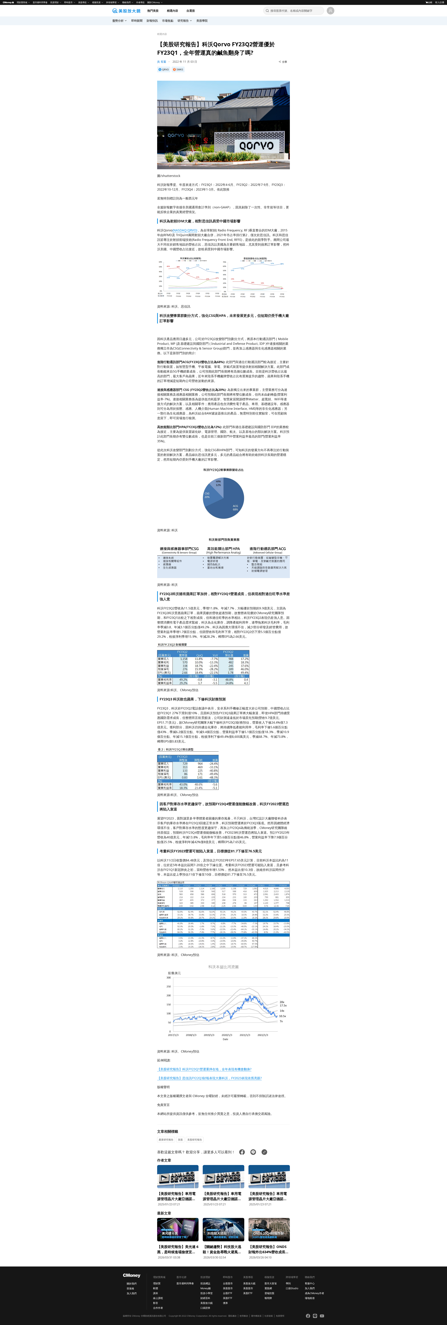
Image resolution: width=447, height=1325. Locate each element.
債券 (225, 1302)
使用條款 (244, 1316)
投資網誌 (205, 1283)
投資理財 (54, 2)
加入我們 (132, 1293)
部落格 (130, 1288)
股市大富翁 (271, 1283)
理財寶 (156, 1283)
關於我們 (132, 1283)
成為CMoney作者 (314, 1293)
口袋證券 (205, 1307)
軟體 (155, 1288)
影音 (155, 1302)
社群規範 (269, 1316)
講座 (155, 1293)
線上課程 (158, 1298)
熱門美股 (153, 11)
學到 (288, 1283)
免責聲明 (280, 1316)
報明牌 (268, 1298)
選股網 (268, 1288)
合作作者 (158, 1307)
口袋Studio (292, 1288)
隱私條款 (232, 1316)
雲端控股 (269, 1293)
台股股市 (228, 1283)
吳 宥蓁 (161, 62)
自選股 (190, 11)
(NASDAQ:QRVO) (185, 230)
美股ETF (227, 1298)
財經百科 (205, 1298)
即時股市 (68, 2)
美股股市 (228, 1288)
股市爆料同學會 (40, 2)
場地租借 (310, 1298)
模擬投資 (96, 2)
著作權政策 (256, 1316)
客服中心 (310, 1283)
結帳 (430, 2)
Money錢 (205, 1288)
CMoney (7, 2)
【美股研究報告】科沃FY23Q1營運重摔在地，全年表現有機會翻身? (204, 1069)
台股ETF (227, 1293)
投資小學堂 (206, 1293)
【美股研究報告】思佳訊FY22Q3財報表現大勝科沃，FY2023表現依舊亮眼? (209, 1078)
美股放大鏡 (206, 1302)
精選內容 (172, 11)
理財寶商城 (22, 2)
